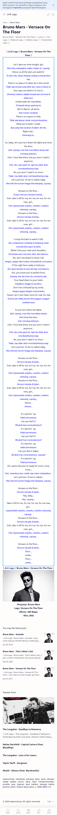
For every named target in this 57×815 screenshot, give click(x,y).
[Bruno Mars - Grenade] (49, 638)
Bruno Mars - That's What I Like (18, 651)
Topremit (17, 7)
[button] (48, 14)
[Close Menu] (53, 5)
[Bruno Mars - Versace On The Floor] (49, 672)
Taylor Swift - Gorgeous (15, 763)
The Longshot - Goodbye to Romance (22, 729)
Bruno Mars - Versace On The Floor (19, 668)
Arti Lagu (9, 568)
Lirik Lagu (12, 14)
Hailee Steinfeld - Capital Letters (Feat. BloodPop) (23, 746)
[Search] (53, 14)
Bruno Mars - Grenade (13, 634)
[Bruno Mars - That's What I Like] (49, 655)
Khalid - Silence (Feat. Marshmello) (21, 770)
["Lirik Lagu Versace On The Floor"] (28, 585)
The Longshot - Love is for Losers (19, 755)
